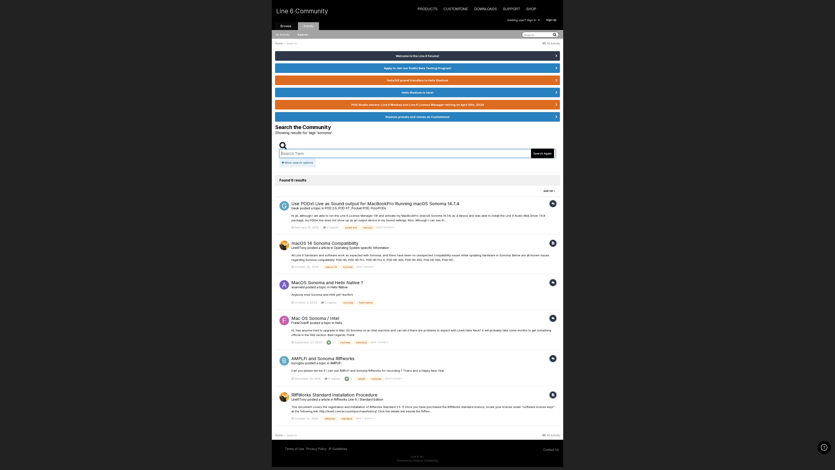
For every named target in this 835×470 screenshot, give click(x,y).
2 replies (332, 227)
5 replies (333, 378)
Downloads (485, 8)
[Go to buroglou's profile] (284, 361)
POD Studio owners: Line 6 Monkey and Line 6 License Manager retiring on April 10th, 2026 (417, 104)
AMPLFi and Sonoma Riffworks (322, 358)
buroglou (297, 363)
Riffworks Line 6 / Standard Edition (358, 399)
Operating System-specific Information (361, 248)
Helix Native (339, 287)
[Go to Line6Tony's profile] (284, 245)
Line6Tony (299, 248)
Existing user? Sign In (523, 20)
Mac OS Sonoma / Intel (315, 318)
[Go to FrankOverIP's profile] (284, 320)
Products (428, 8)
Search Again (542, 153)
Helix (338, 323)
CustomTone (456, 8)
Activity (308, 26)
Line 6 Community (302, 11)
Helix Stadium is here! (417, 92)
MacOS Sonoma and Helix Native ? (327, 282)
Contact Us (551, 450)
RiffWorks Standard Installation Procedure (334, 395)
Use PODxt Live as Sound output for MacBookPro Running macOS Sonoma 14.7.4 (375, 203)
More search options (298, 162)
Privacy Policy (316, 449)
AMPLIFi (335, 363)
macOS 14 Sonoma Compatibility (324, 243)
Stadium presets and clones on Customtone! (417, 117)
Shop (531, 8)
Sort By (548, 191)
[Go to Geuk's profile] (284, 206)
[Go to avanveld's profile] (284, 285)
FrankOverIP (300, 323)
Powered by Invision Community (417, 460)
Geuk (295, 208)
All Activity (283, 34)
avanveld (298, 287)
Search (302, 34)
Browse (286, 26)
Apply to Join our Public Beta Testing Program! (417, 68)
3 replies (330, 302)
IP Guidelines (338, 449)
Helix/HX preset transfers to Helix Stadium (417, 80)
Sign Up (551, 20)
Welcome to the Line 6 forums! (417, 56)
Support (511, 8)
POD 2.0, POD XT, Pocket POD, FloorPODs (355, 208)
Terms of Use (294, 449)
